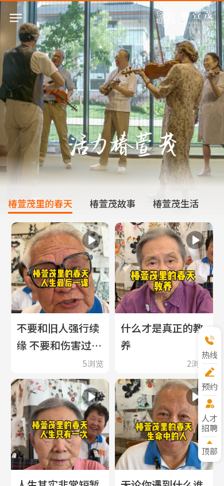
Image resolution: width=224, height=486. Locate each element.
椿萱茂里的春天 (40, 203)
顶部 (210, 450)
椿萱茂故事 (113, 203)
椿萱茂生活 (176, 203)
